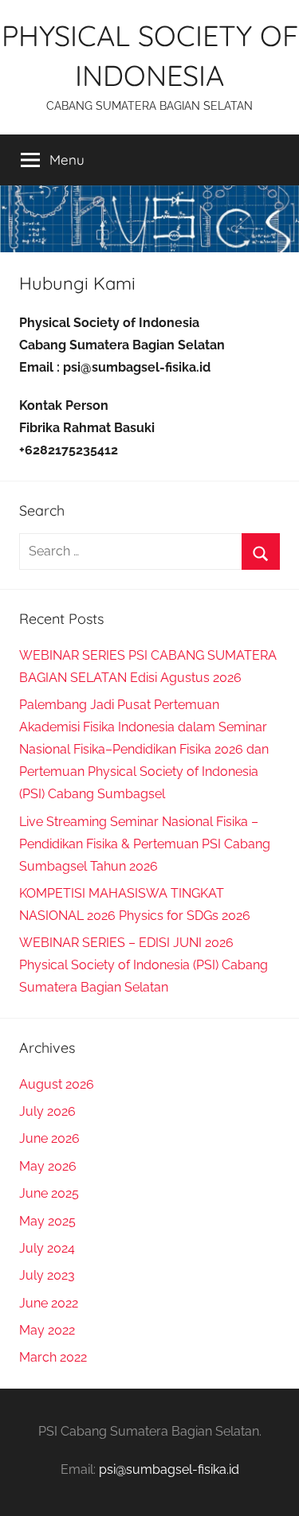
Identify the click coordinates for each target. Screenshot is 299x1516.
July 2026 (47, 1111)
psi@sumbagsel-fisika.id (169, 1469)
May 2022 (47, 1330)
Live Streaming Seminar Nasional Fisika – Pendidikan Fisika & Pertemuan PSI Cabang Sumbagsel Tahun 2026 (144, 844)
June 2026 (49, 1138)
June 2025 (49, 1193)
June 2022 (48, 1303)
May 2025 (47, 1221)
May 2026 (48, 1166)
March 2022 (53, 1357)
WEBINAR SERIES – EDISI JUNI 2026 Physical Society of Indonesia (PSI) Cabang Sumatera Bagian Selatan (143, 965)
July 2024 (47, 1248)
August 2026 (56, 1084)
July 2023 (47, 1275)
